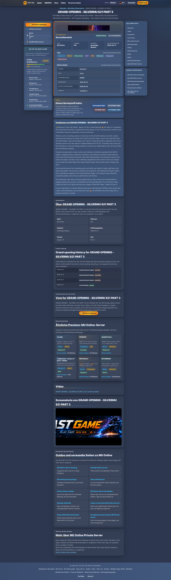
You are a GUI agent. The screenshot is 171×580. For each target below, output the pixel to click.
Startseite (63, 8)
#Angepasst (109, 56)
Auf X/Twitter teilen (114, 105)
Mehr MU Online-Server (134, 64)
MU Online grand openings (67, 479)
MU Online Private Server (76, 8)
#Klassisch (100, 56)
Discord (90, 576)
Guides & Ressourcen (134, 60)
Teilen (129, 31)
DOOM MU (82, 337)
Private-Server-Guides (65, 491)
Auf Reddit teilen (100, 109)
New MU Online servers (99, 468)
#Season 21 (61, 56)
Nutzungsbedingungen (108, 572)
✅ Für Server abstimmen (89, 313)
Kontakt (106, 569)
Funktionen (130, 34)
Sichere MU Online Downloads (68, 515)
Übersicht (130, 28)
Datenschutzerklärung (92, 572)
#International (78, 56)
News (93, 569)
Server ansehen (61, 353)
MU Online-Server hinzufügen (102, 491)
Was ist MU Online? (98, 479)
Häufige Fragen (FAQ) (117, 569)
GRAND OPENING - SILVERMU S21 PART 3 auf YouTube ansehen (77, 391)
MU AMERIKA (106, 359)
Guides (88, 569)
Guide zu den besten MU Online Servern (105, 503)
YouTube (81, 576)
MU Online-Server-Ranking (67, 468)
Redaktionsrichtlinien (62, 572)
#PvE (92, 56)
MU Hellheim (83, 359)
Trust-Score (131, 38)
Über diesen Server (133, 41)
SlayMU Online (107, 337)
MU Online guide (69, 569)
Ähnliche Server (132, 51)
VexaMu (60, 337)
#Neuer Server (62, 59)
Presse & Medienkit (77, 572)
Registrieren (142, 3)
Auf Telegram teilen (114, 109)
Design (107, 2)
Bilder (129, 54)
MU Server (59, 569)
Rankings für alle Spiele (46, 569)
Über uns (100, 569)
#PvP (87, 56)
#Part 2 (70, 56)
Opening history (132, 44)
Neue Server (80, 569)
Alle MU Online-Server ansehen (66, 552)
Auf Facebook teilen (99, 105)
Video (129, 57)
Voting (129, 47)
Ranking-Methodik (64, 503)
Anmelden (131, 3)
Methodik (129, 569)
